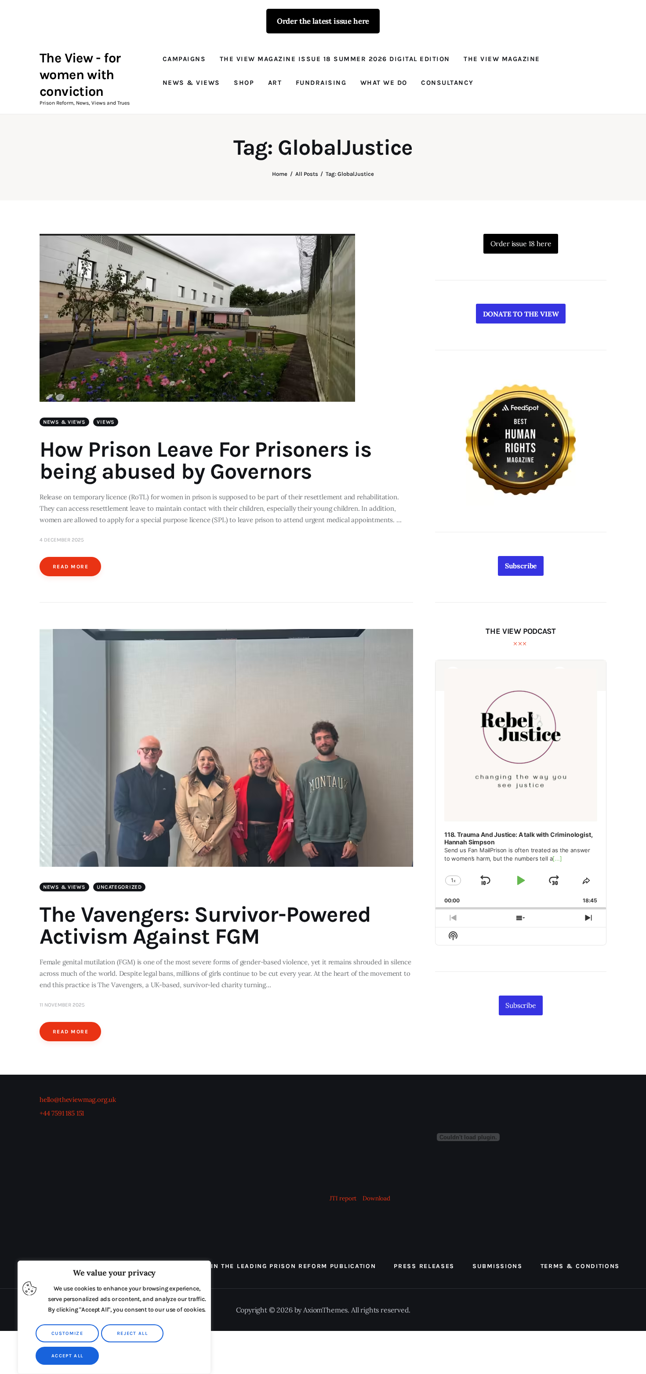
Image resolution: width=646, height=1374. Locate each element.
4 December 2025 (62, 540)
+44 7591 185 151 (62, 1113)
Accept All (67, 1356)
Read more (70, 566)
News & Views (64, 422)
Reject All (132, 1333)
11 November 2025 (62, 1005)
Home (279, 174)
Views (106, 422)
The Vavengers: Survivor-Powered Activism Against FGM (205, 925)
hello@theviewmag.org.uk (78, 1099)
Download (376, 1198)
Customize (67, 1333)
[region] (114, 1317)
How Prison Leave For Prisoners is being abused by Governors (205, 460)
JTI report (344, 1198)
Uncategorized (119, 887)
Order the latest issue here (323, 21)
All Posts (306, 174)
